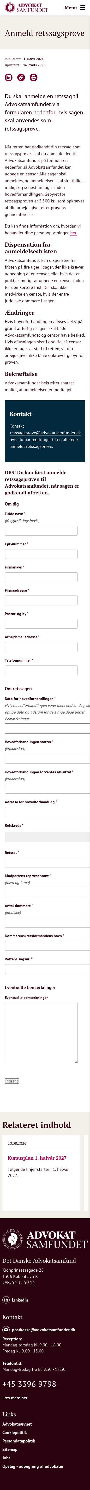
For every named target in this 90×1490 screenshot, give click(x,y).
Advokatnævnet (17, 1424)
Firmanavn (14, 567)
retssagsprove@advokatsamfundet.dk (45, 433)
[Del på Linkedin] (8, 77)
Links (9, 1414)
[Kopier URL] (21, 77)
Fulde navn (15, 513)
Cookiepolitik (14, 1432)
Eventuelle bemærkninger (26, 997)
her (73, 233)
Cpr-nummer (16, 543)
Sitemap (10, 1449)
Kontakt (12, 1317)
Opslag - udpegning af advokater (32, 1466)
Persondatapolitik (18, 1441)
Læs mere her (14, 1397)
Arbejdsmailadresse (22, 636)
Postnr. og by (16, 613)
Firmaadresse (17, 590)
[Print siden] (33, 77)
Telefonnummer (19, 660)
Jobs (6, 1458)
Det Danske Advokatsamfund (39, 1260)
